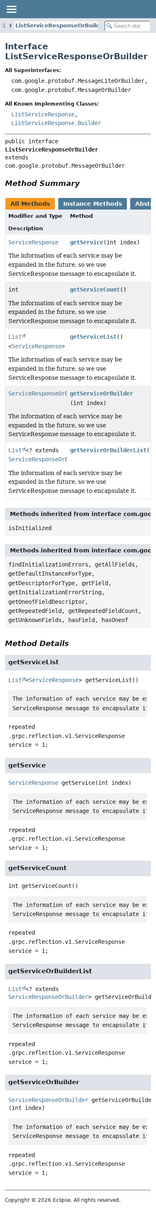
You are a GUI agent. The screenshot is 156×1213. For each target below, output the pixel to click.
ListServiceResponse (42, 114)
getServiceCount (95, 289)
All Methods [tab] (30, 203)
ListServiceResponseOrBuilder (60, 25)
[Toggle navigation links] (11, 9)
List (15, 336)
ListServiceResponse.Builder (56, 123)
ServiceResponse (33, 242)
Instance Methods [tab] (92, 203)
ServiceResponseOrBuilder (48, 393)
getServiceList (93, 336)
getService (86, 242)
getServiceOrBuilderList (108, 450)
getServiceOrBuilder (101, 393)
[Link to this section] (85, 183)
